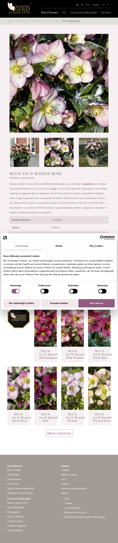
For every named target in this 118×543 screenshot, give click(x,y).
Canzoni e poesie (15, 521)
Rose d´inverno (39, 21)
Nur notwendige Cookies (21, 303)
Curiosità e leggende (16, 525)
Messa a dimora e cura (17, 503)
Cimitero (65, 484)
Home (10, 21)
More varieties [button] (59, 433)
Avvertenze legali (72, 508)
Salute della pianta (15, 507)
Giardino (65, 470)
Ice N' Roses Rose (71, 21)
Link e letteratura (15, 530)
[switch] (44, 291)
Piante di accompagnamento (74, 488)
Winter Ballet (13, 474)
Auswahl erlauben (59, 303)
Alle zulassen (96, 303)
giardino (88, 183)
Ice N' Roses (13, 484)
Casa (63, 479)
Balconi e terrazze (69, 474)
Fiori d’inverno (49, 12)
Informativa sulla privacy (75, 512)
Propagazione (13, 512)
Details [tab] (59, 246)
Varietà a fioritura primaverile (20, 488)
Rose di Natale (14, 470)
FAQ (88, 5)
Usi (64, 12)
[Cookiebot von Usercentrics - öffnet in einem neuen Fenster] (102, 237)
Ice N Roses (54, 21)
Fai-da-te (106, 12)
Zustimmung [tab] (21, 246)
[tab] (59, 436)
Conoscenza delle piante (83, 12)
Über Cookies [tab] (96, 246)
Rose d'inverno (14, 479)
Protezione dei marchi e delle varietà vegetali (84, 517)
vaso (103, 183)
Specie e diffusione (16, 516)
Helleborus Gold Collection (19, 493)
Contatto (95, 5)
